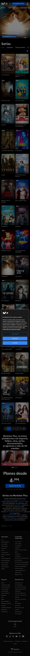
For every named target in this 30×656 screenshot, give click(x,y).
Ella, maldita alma (20, 200)
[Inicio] (4, 3)
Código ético (18, 591)
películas (21, 511)
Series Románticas (5, 560)
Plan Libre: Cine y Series (20, 599)
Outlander (4, 276)
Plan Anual (17, 605)
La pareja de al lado (7, 150)
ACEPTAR (15, 343)
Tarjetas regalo (18, 611)
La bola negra (18, 543)
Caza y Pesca (18, 572)
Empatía (17, 226)
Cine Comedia (4, 546)
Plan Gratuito (18, 603)
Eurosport (3, 605)
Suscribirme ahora (18, 3)
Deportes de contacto (6, 603)
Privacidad (24, 641)
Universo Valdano (5, 593)
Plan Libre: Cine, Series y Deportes (20, 596)
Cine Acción (4, 548)
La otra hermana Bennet (20, 175)
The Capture (5, 300)
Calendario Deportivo (6, 607)
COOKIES (15, 643)
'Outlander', (23, 500)
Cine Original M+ (5, 542)
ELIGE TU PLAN (15, 486)
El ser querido (18, 541)
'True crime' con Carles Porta (21, 564)
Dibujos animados (19, 568)
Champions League (5, 585)
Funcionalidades (18, 585)
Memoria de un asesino (5, 201)
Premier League (5, 589)
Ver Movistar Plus (19, 582)
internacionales (8, 500)
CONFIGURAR (15, 334)
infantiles (18, 505)
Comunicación (18, 613)
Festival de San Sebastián (20, 566)
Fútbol (15, 8)
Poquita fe (4, 226)
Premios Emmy (11, 518)
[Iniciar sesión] (27, 3)
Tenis (2, 597)
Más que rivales (6, 250)
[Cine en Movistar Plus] (15, 458)
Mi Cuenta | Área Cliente (20, 587)
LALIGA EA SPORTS (5, 587)
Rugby (2, 599)
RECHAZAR (15, 338)
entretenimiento (10, 515)
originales (21, 502)
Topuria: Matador (5, 601)
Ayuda (15, 626)
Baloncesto (3, 595)
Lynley (3, 175)
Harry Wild (18, 276)
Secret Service (5, 100)
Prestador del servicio (8, 641)
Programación (4, 611)
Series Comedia (4, 562)
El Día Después (4, 591)
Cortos (2, 550)
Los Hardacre (5, 75)
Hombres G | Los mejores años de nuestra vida (22, 559)
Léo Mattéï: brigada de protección (7, 398)
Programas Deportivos (20, 570)
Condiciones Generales (20, 589)
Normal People (5, 373)
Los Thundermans (20, 423)
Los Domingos (18, 545)
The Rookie (18, 397)
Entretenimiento (5, 566)
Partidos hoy (4, 609)
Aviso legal (17, 641)
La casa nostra (19, 100)
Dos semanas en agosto (20, 75)
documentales (11, 511)
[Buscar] (10, 3)
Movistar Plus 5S (18, 574)
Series (3, 8)
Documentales (4, 564)
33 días (3, 125)
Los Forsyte (18, 349)
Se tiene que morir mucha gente (20, 125)
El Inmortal (18, 150)
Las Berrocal (18, 556)
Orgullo (3, 568)
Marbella (18, 300)
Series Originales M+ (5, 558)
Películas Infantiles (5, 554)
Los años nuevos (6, 423)
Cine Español (4, 544)
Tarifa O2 (17, 609)
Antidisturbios (19, 373)
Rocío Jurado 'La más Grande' (22, 562)
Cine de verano (4, 552)
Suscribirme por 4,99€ (9, 36)
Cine (9, 8)
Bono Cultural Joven (19, 607)
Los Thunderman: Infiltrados (20, 251)
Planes (16, 601)
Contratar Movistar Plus (20, 593)
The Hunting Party (6, 349)
